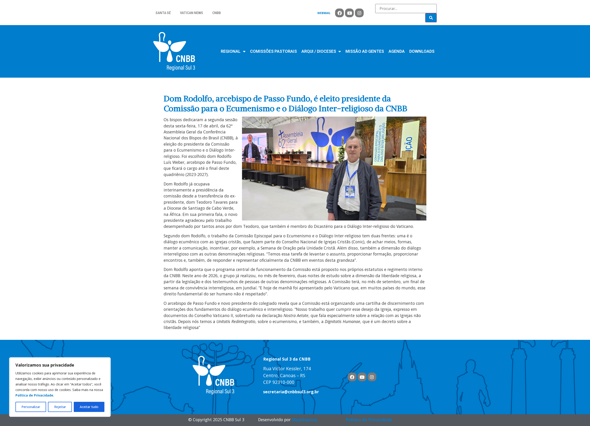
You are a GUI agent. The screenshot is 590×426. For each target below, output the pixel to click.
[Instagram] (359, 13)
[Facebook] (339, 13)
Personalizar (30, 407)
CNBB (216, 13)
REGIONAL (231, 51)
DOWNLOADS (421, 51)
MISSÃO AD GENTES (364, 51)
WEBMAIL (323, 13)
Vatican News (191, 13)
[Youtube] (349, 13)
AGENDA (397, 51)
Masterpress (304, 419)
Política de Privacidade (369, 419)
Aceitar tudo (89, 407)
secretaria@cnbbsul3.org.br (291, 391)
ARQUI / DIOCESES (318, 51)
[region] (60, 387)
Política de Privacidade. (34, 395)
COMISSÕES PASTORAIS (273, 51)
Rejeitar (60, 407)
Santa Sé (163, 13)
